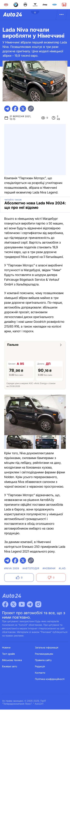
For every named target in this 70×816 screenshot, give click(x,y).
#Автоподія (31, 568)
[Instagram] (38, 604)
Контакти (40, 672)
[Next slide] (61, 416)
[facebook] (15, 109)
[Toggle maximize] (61, 400)
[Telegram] (30, 604)
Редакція (40, 666)
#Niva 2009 (11, 568)
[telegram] (7, 109)
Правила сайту (43, 660)
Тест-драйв (8, 653)
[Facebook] (5, 604)
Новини (6, 647)
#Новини (49, 568)
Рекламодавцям (44, 653)
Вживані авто (9, 666)
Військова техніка (12, 660)
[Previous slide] (9, 416)
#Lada (63, 568)
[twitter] (23, 109)
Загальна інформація (46, 647)
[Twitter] (13, 604)
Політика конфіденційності (50, 679)
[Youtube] (22, 604)
